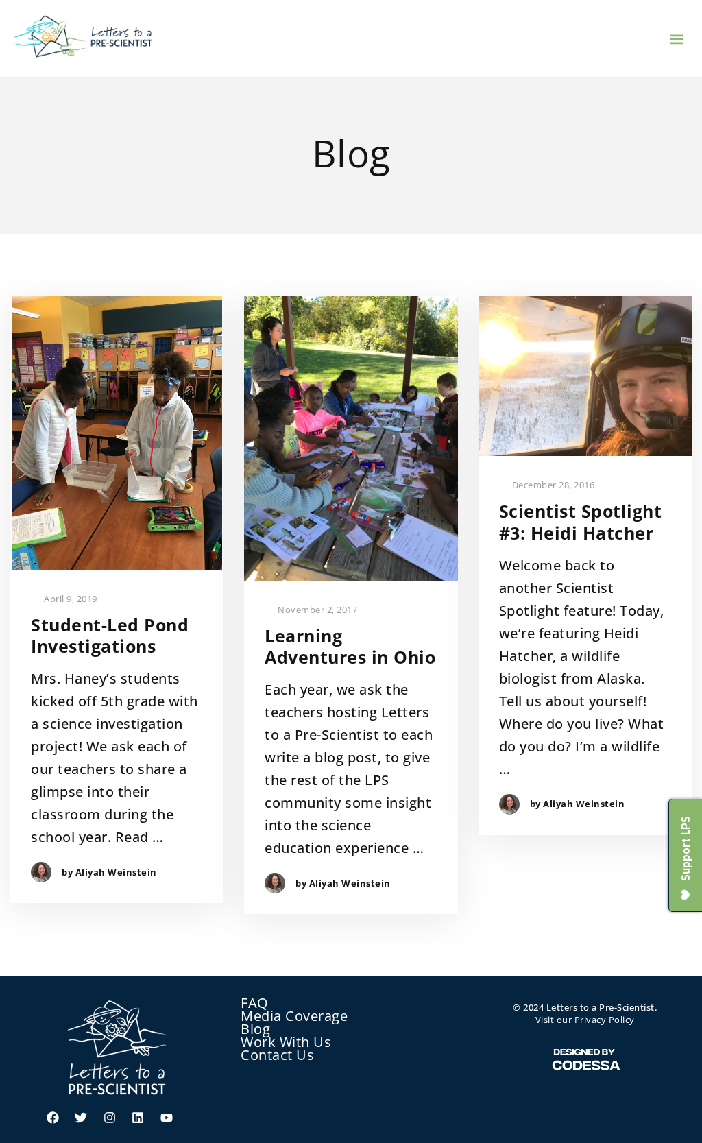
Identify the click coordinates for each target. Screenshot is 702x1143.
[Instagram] (109, 1117)
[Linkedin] (137, 1117)
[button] (677, 38)
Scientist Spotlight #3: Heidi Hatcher (580, 522)
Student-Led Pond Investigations (110, 636)
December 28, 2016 (551, 485)
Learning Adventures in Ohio (350, 647)
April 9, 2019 (69, 599)
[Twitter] (81, 1117)
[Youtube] (166, 1117)
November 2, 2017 (316, 610)
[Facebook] (52, 1117)
